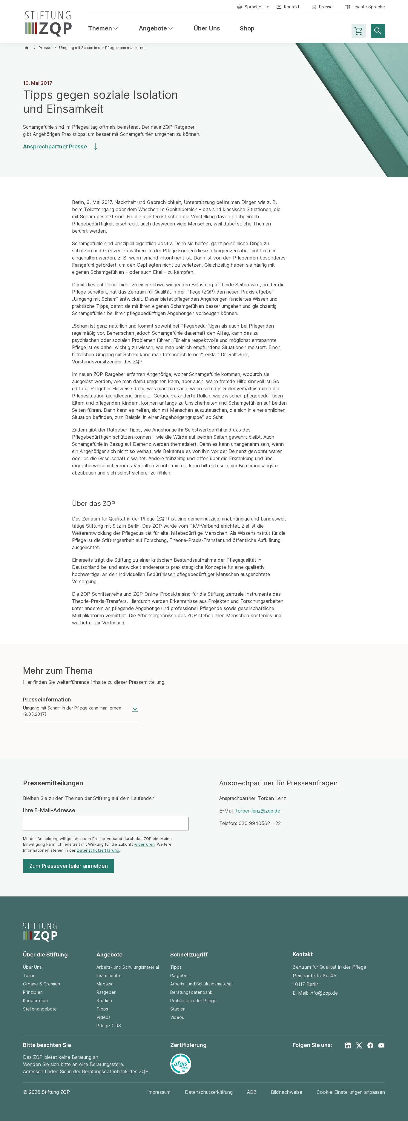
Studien (104, 1000)
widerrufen (144, 844)
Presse (326, 6)
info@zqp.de (324, 993)
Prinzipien (33, 992)
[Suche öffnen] (378, 31)
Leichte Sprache (368, 6)
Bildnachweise (286, 1092)
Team (28, 975)
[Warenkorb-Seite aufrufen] (359, 31)
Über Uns (207, 28)
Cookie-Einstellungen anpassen (351, 1092)
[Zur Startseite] (48, 22)
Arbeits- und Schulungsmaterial (127, 967)
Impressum (159, 1092)
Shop (247, 28)
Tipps (102, 1008)
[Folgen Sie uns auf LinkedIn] (348, 1045)
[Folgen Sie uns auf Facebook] (370, 1045)
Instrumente (108, 975)
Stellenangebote (40, 1008)
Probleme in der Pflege (193, 1000)
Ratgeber (106, 992)
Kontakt (291, 6)
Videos (103, 1017)
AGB (252, 1092)
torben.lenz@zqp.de (258, 811)
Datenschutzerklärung (98, 850)
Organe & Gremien (41, 983)
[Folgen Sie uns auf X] (359, 1045)
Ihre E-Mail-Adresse (49, 810)
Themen (103, 28)
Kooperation (35, 1000)
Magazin (104, 983)
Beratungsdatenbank (191, 992)
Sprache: (254, 6)
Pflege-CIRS (108, 1025)
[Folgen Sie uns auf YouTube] (381, 1045)
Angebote (156, 28)
